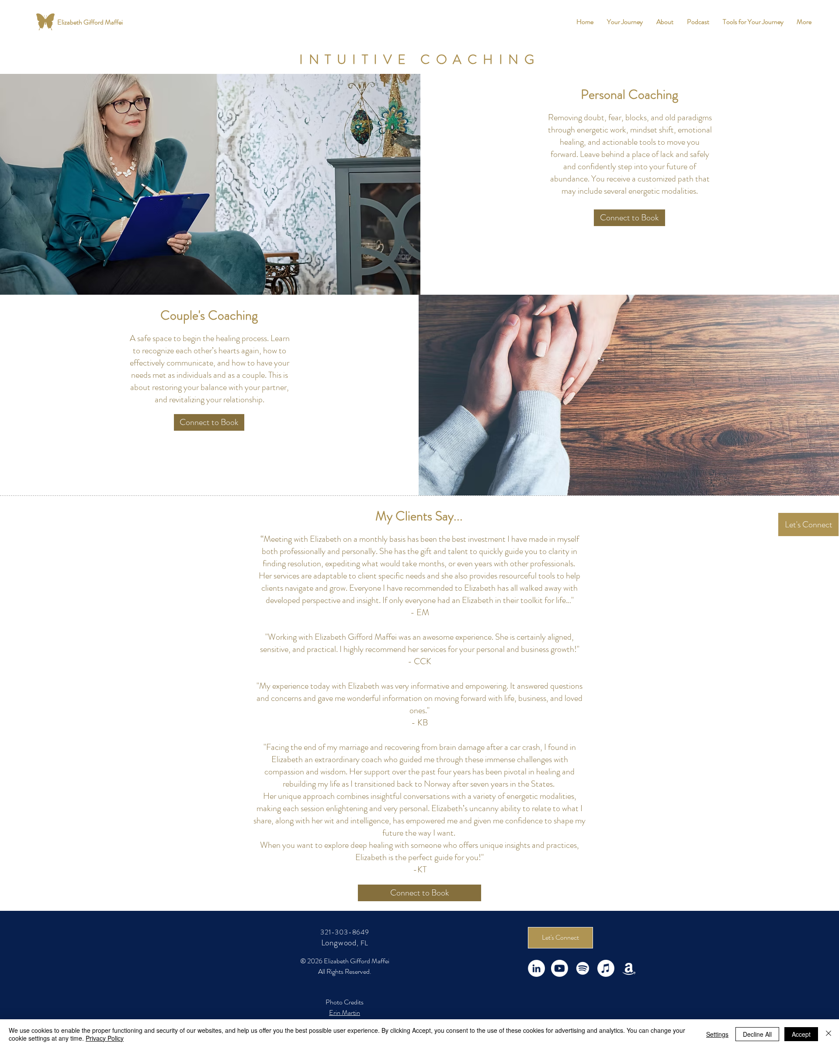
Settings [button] (717, 1034)
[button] (624, 22)
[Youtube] (559, 968)
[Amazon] (629, 968)
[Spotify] (582, 968)
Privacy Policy (105, 1038)
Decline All (757, 1034)
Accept (801, 1034)
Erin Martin (344, 1012)
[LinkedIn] (536, 968)
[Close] (828, 1034)
